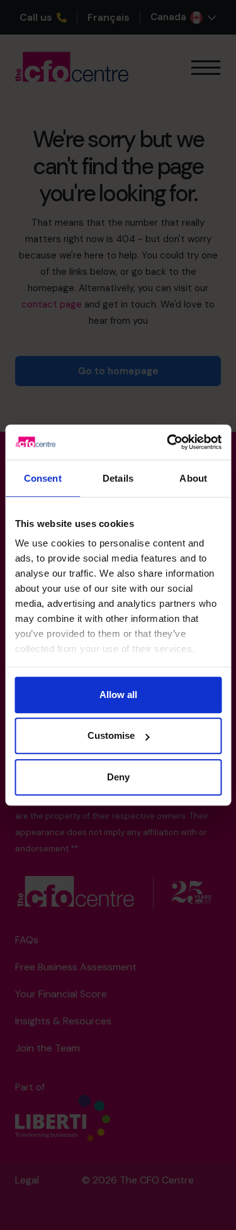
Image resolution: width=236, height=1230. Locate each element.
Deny (118, 777)
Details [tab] (118, 478)
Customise (111, 735)
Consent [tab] (43, 478)
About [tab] (193, 478)
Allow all (118, 694)
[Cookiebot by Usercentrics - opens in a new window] (168, 442)
